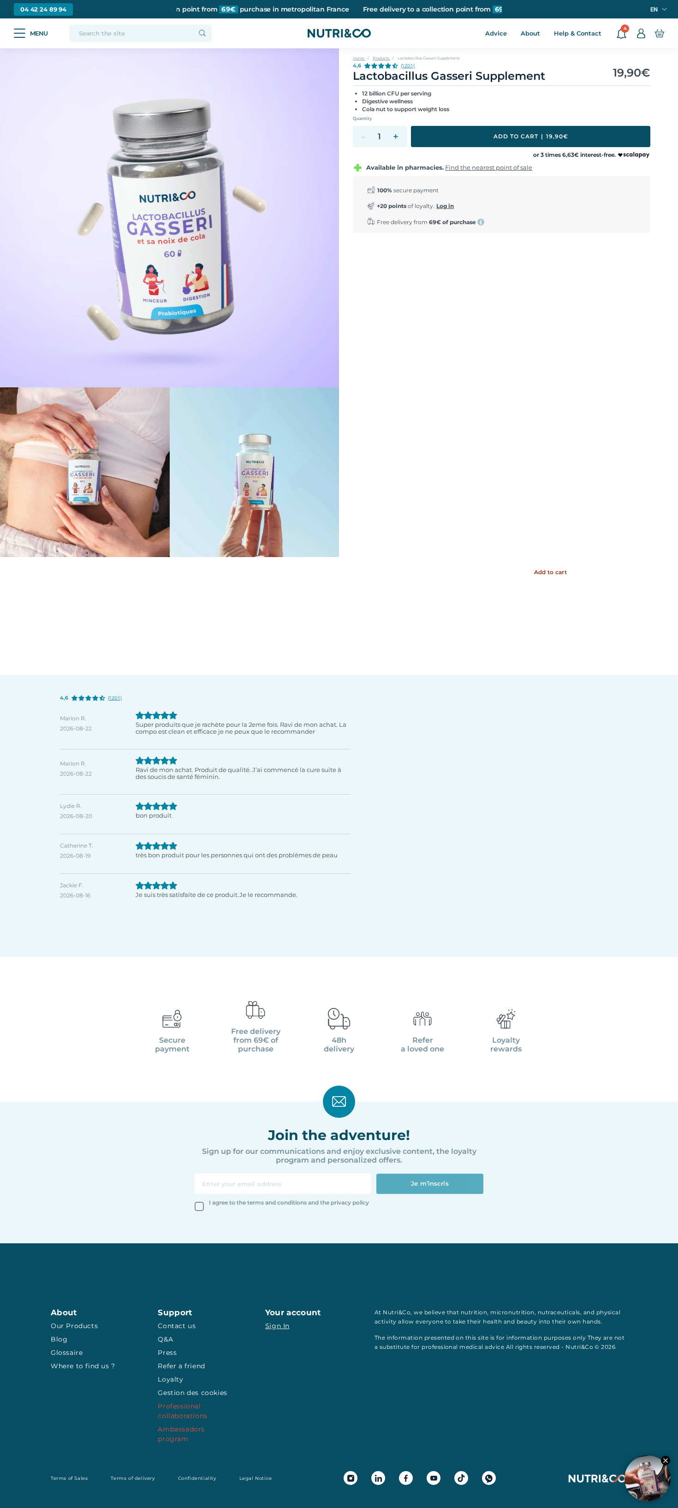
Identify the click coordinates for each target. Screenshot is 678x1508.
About (530, 33)
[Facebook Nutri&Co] (406, 1478)
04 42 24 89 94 (43, 9)
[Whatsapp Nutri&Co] (489, 1478)
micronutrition (512, 1312)
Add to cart (531, 136)
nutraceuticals (559, 1312)
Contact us (177, 1326)
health (492, 1321)
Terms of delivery (133, 1478)
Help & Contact (577, 33)
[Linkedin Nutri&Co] (378, 1478)
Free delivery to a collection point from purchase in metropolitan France (211, 9)
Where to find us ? (83, 1366)
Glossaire (67, 1352)
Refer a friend (181, 1366)
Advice (496, 33)
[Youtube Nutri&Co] (433, 1478)
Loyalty (170, 1379)
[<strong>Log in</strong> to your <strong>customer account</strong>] (641, 33)
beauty (527, 1321)
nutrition (474, 1312)
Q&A (165, 1339)
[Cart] (659, 33)
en (654, 9)
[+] (395, 136)
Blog (59, 1339)
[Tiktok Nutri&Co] (461, 1478)
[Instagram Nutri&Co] (350, 1478)
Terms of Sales (69, 1478)
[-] (363, 136)
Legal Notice (255, 1478)
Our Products (74, 1326)
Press (167, 1352)
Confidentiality (197, 1478)
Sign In (277, 1326)
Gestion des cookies (192, 1393)
